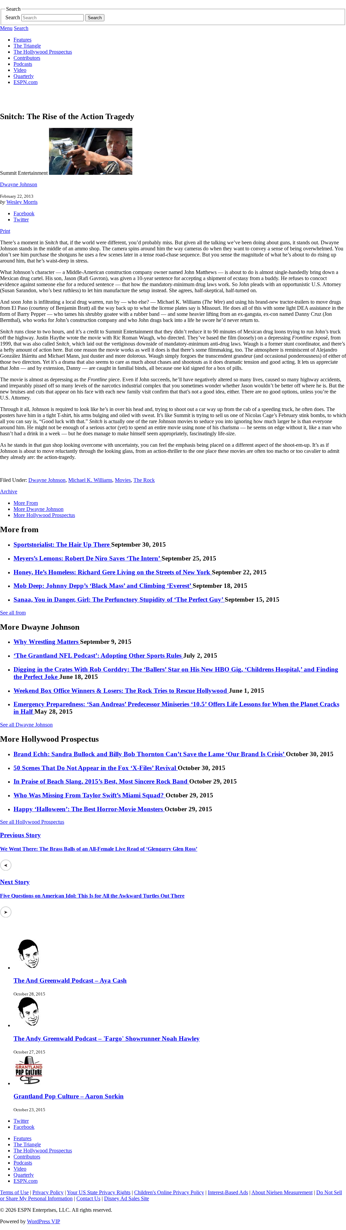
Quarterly (24, 76)
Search (12, 17)
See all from (13, 613)
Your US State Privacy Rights (98, 1192)
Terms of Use (14, 1192)
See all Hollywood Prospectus (32, 822)
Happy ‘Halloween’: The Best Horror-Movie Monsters (89, 809)
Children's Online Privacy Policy (169, 1192)
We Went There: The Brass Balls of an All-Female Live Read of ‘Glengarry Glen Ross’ (98, 849)
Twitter (21, 219)
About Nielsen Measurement (282, 1192)
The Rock (144, 480)
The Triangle (27, 46)
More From (26, 503)
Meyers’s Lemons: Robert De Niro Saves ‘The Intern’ (88, 558)
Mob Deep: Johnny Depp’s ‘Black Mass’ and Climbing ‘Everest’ (103, 585)
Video (20, 70)
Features (22, 40)
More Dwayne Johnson (39, 509)
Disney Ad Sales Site (126, 1198)
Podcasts (23, 64)
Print (5, 231)
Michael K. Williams (90, 480)
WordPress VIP (43, 1221)
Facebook (24, 213)
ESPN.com (26, 82)
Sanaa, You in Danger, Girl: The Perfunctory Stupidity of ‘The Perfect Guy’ (119, 599)
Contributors (27, 58)
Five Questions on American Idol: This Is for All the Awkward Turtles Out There (92, 896)
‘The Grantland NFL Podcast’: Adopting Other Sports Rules (98, 655)
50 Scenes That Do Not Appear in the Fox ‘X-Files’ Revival (96, 767)
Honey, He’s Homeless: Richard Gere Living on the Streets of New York (113, 572)
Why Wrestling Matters (47, 641)
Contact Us (88, 1198)
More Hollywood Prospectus (44, 515)
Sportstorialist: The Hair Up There (62, 544)
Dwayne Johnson (18, 184)
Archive (8, 491)
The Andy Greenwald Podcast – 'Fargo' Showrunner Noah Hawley (107, 1038)
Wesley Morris (22, 202)
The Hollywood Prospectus (43, 52)
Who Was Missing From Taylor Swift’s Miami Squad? (90, 795)
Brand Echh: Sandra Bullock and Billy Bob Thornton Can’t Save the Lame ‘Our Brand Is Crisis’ (150, 754)
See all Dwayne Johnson (26, 725)
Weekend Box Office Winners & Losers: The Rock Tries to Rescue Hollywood (121, 690)
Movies (123, 480)
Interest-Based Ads (228, 1192)
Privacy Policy (48, 1192)
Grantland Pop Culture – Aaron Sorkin (69, 1096)
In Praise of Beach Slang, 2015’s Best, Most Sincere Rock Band (101, 781)
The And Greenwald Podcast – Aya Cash (70, 980)
